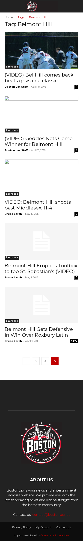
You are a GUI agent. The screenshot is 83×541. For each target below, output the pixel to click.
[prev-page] (26, 361)
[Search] (76, 6)
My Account (44, 527)
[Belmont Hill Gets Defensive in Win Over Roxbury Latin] (41, 305)
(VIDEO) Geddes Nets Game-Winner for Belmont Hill (39, 141)
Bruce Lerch (13, 213)
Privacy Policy (21, 527)
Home (9, 17)
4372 (74, 340)
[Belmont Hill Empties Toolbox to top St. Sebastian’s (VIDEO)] (41, 241)
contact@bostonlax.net (51, 515)
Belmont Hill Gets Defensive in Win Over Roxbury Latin (39, 332)
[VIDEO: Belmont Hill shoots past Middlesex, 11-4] (41, 178)
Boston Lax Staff (16, 86)
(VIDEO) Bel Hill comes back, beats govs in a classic (39, 77)
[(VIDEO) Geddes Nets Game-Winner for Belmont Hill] (41, 114)
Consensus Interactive (54, 535)
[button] (7, 6)
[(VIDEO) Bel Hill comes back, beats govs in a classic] (41, 50)
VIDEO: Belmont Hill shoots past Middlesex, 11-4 (38, 205)
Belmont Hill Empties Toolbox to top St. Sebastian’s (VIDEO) (41, 268)
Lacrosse (12, 66)
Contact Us (63, 527)
